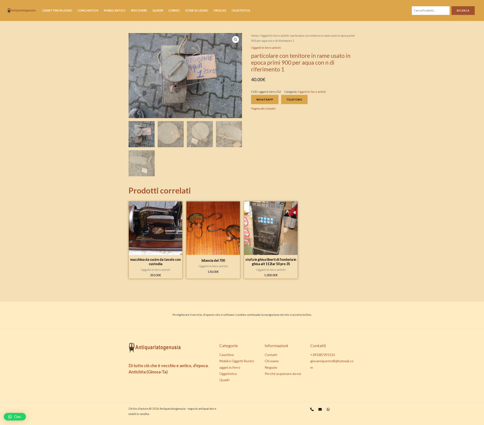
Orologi (219, 10)
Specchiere (139, 10)
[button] (15, 416)
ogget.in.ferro (229, 367)
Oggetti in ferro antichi (275, 35)
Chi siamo (272, 361)
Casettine (226, 355)
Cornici (174, 10)
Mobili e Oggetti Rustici (236, 361)
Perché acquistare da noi (283, 374)
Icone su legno (196, 10)
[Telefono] (312, 409)
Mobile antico (114, 10)
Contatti (271, 355)
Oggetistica (241, 10)
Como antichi (88, 10)
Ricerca (463, 10)
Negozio (271, 367)
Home (254, 35)
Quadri (157, 10)
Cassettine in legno (57, 10)
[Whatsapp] (328, 409)
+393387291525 (322, 355)
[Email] (320, 409)
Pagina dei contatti (263, 108)
